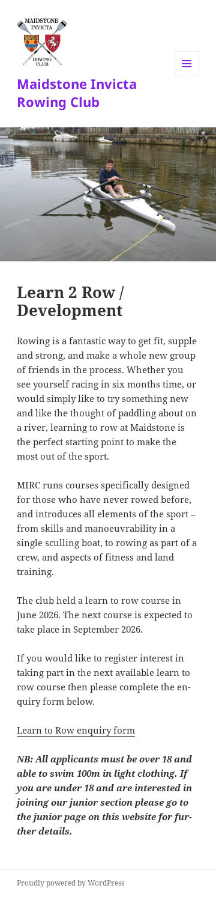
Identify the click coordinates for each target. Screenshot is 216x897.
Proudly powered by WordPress (70, 883)
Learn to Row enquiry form (76, 730)
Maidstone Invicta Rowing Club (77, 92)
